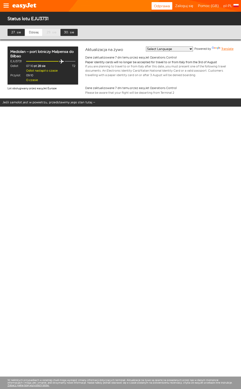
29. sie (51, 32)
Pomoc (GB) (208, 6)
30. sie (69, 32)
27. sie (16, 32)
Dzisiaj (34, 32)
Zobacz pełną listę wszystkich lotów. (28, 385)
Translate (227, 49)
